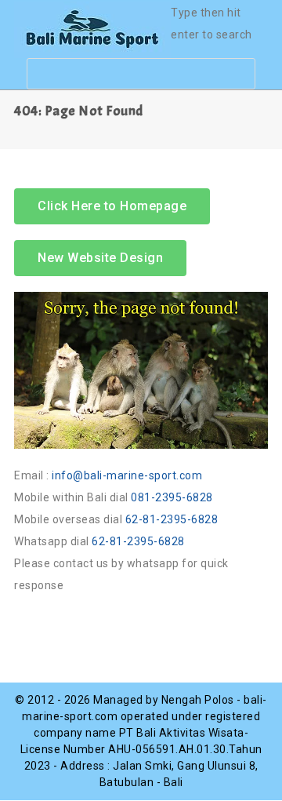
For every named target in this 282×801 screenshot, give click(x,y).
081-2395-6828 (172, 497)
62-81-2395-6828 (172, 519)
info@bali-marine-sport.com (127, 475)
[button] (100, 258)
